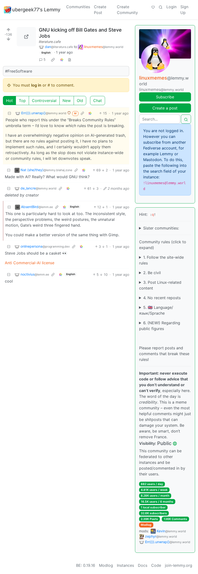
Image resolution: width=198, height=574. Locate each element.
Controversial (44, 100)
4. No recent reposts (162, 297)
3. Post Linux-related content (160, 285)
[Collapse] (9, 113)
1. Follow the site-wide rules (161, 260)
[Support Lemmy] (153, 7)
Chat (97, 100)
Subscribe (165, 97)
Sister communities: (161, 228)
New (67, 100)
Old (80, 100)
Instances (125, 565)
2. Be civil (152, 272)
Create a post (164, 108)
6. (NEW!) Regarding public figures (159, 325)
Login (171, 6)
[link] (53, 59)
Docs (142, 565)
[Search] (160, 7)
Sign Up (184, 9)
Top (22, 100)
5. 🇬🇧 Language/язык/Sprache (156, 310)
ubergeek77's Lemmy (36, 10)
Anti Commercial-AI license (29, 262)
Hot (9, 100)
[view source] (69, 59)
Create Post (100, 9)
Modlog (146, 525)
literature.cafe (50, 42)
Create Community (127, 9)
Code (156, 565)
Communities (78, 6)
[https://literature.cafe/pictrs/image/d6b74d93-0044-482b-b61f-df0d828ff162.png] (26, 36)
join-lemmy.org (178, 565)
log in (36, 85)
